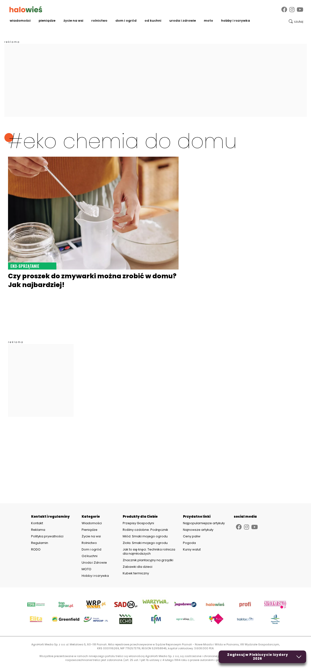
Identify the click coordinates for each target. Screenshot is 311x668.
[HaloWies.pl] (26, 9)
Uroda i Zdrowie (182, 20)
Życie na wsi (73, 20)
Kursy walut (192, 549)
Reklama (38, 530)
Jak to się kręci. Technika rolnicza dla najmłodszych (149, 551)
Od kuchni (153, 20)
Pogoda (189, 543)
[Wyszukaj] (296, 21)
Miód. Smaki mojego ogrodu (145, 536)
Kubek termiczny (136, 573)
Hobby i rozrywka (235, 20)
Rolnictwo (99, 20)
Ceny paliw (191, 536)
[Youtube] (300, 10)
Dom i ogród (126, 20)
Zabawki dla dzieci (137, 566)
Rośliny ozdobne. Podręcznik (146, 529)
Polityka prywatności (47, 536)
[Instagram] (291, 10)
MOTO (208, 20)
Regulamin (39, 543)
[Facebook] (284, 10)
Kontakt (37, 523)
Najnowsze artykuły (198, 529)
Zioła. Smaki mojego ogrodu (145, 543)
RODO (36, 549)
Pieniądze (47, 20)
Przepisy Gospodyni (138, 523)
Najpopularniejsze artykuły (204, 523)
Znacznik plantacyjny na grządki (148, 560)
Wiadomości (20, 20)
